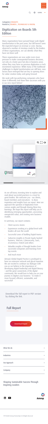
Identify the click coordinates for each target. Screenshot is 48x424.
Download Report (21, 324)
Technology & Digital (26, 24)
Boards (13, 24)
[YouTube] (10, 398)
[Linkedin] (4, 398)
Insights (14, 22)
